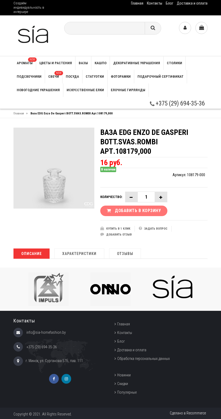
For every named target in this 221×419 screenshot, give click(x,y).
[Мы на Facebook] (54, 379)
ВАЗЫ (83, 63)
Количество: (111, 197)
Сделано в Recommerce (188, 413)
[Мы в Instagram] (66, 379)
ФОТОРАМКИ (121, 76)
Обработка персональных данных (143, 358)
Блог (169, 3)
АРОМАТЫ (26, 61)
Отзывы (125, 253)
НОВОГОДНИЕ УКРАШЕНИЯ (38, 90)
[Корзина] (201, 28)
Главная (137, 3)
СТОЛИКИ (174, 63)
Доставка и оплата (192, 3)
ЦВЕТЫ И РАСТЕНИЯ (55, 63)
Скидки (122, 383)
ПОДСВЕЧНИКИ (29, 76)
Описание (31, 253)
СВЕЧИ (54, 75)
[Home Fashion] (34, 35)
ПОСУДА (72, 76)
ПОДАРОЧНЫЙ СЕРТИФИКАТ (160, 76)
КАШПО (100, 63)
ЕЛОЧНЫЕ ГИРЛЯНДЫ (128, 90)
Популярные (127, 392)
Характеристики (79, 253)
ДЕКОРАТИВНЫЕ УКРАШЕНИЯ (136, 63)
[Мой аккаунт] (185, 28)
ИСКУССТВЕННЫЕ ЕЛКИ (85, 90)
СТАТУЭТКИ (95, 76)
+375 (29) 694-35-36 (179, 103)
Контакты (154, 3)
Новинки (124, 375)
